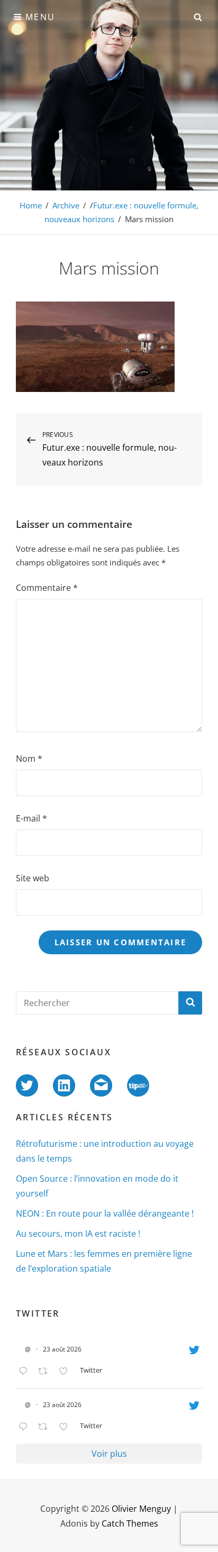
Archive (65, 205)
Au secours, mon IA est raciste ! (78, 1233)
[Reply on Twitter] (25, 1371)
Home (31, 205)
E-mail (31, 818)
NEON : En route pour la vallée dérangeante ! (105, 1213)
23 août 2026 (62, 1349)
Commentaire (47, 588)
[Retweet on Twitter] (46, 1371)
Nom (29, 758)
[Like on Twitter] (66, 1371)
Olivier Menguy (141, 1508)
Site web (32, 878)
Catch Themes (130, 1523)
